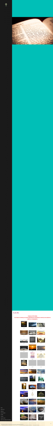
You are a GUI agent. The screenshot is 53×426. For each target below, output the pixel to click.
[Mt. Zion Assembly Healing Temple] (6, 5)
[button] (24, 324)
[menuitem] (6, 408)
